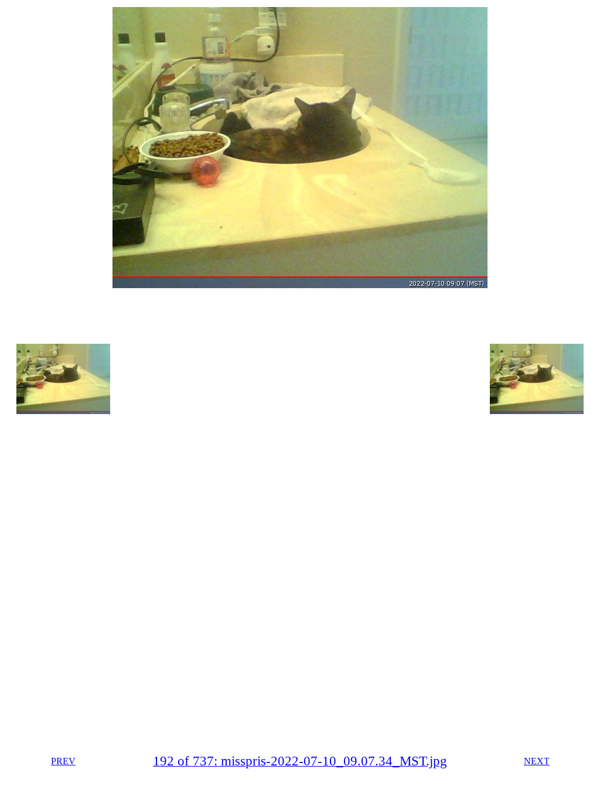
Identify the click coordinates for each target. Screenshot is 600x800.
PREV (63, 761)
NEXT (537, 761)
